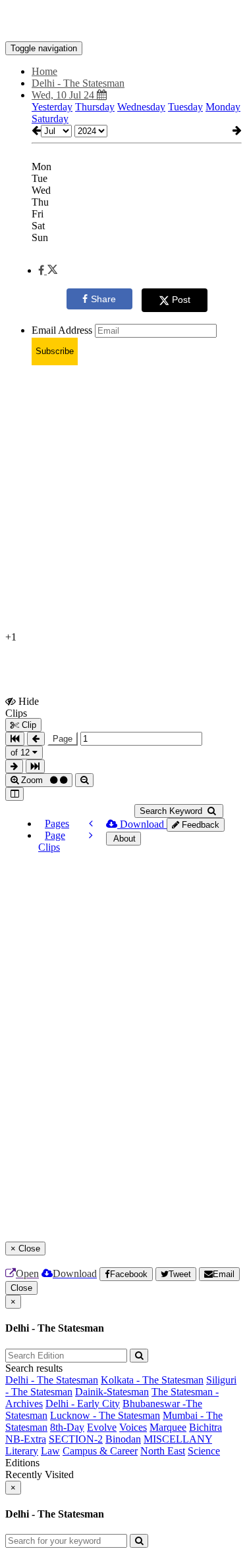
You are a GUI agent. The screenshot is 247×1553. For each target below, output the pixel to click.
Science (204, 1450)
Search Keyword (172, 811)
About (123, 839)
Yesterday (52, 106)
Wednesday (141, 106)
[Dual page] (14, 794)
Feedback (199, 825)
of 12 (21, 752)
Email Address (62, 330)
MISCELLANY (178, 1439)
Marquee (168, 1427)
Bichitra (205, 1427)
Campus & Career (100, 1450)
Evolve (102, 1427)
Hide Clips (22, 707)
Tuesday (185, 106)
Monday (223, 106)
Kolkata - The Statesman (152, 1379)
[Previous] (91, 823)
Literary (21, 1450)
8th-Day (67, 1427)
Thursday (95, 106)
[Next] (91, 835)
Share (103, 299)
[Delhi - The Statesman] (123, 21)
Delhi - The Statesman (51, 1379)
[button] (47, 270)
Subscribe (55, 351)
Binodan (123, 1439)
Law (50, 1450)
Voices (133, 1427)
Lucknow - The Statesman (105, 1415)
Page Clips (51, 841)
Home (44, 71)
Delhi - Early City (82, 1403)
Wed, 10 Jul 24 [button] (64, 95)
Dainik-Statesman (112, 1391)
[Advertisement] (123, 499)
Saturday (50, 118)
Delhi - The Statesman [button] (78, 83)
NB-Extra (25, 1439)
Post (181, 299)
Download (142, 824)
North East (162, 1450)
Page (62, 739)
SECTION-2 (76, 1439)
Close (21, 1288)
